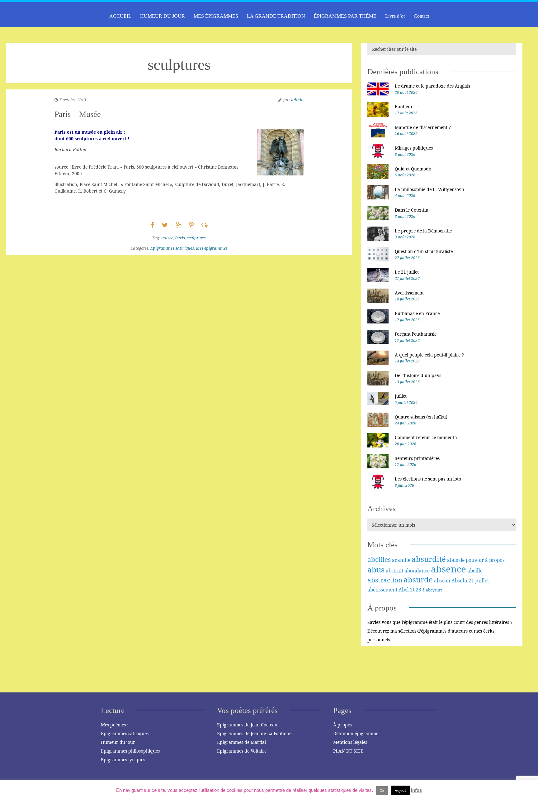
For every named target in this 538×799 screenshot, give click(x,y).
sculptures (196, 238)
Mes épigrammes (212, 248)
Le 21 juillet (407, 272)
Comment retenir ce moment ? (426, 437)
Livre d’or (395, 16)
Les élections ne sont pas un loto (428, 479)
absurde (418, 579)
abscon (442, 580)
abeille (475, 570)
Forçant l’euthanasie (416, 334)
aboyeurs (434, 590)
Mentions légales (350, 742)
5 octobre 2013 (72, 100)
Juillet (401, 396)
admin (297, 100)
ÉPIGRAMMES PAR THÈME (345, 16)
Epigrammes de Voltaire (242, 751)
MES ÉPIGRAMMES (216, 16)
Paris (180, 238)
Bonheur (404, 106)
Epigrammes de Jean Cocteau (247, 725)
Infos (416, 790)
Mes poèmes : (114, 725)
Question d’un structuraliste (424, 251)
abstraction (384, 580)
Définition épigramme (355, 733)
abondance (417, 570)
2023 (415, 589)
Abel (404, 589)
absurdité (429, 559)
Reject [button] (400, 790)
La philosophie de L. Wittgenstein (429, 189)
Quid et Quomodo (413, 169)
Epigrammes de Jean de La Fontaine (254, 733)
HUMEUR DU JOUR (162, 16)
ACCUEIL (120, 16)
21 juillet (479, 580)
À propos (342, 725)
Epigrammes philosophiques (130, 751)
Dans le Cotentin (411, 210)
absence (448, 569)
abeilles (379, 559)
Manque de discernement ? (423, 127)
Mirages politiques (414, 148)
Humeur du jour (118, 742)
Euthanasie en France (417, 313)
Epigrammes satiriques (172, 248)
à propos (495, 560)
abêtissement (382, 589)
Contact (421, 16)
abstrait (394, 570)
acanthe (401, 560)
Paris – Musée (77, 114)
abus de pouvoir (465, 560)
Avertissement (409, 293)
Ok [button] (382, 790)
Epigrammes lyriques (123, 760)
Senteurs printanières (417, 458)
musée (167, 238)
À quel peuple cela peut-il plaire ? (429, 355)
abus (376, 569)
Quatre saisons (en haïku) (421, 417)
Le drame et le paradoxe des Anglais (432, 86)
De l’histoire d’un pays (418, 375)
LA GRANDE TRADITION (276, 16)
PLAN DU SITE (348, 751)
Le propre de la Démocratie (423, 231)
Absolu (459, 580)
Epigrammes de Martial (241, 742)
